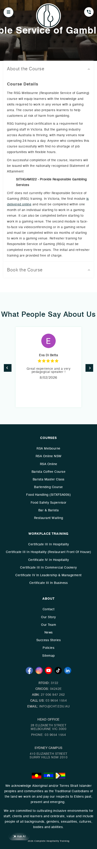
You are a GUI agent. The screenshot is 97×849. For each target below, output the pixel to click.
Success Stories (48, 640)
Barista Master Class (49, 479)
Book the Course (25, 270)
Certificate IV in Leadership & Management (48, 575)
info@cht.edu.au (54, 706)
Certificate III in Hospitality (48, 544)
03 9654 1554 (56, 700)
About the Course (25, 68)
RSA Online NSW (49, 456)
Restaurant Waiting (48, 518)
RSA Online (48, 464)
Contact (49, 609)
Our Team (48, 625)
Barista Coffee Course (49, 472)
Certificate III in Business (48, 583)
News (48, 632)
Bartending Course (48, 487)
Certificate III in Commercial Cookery (48, 567)
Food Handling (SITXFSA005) (48, 495)
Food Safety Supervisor (49, 503)
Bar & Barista (48, 510)
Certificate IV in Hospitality (48, 560)
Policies (48, 648)
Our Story (48, 617)
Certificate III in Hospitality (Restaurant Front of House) (48, 552)
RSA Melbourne (48, 448)
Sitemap (48, 656)
